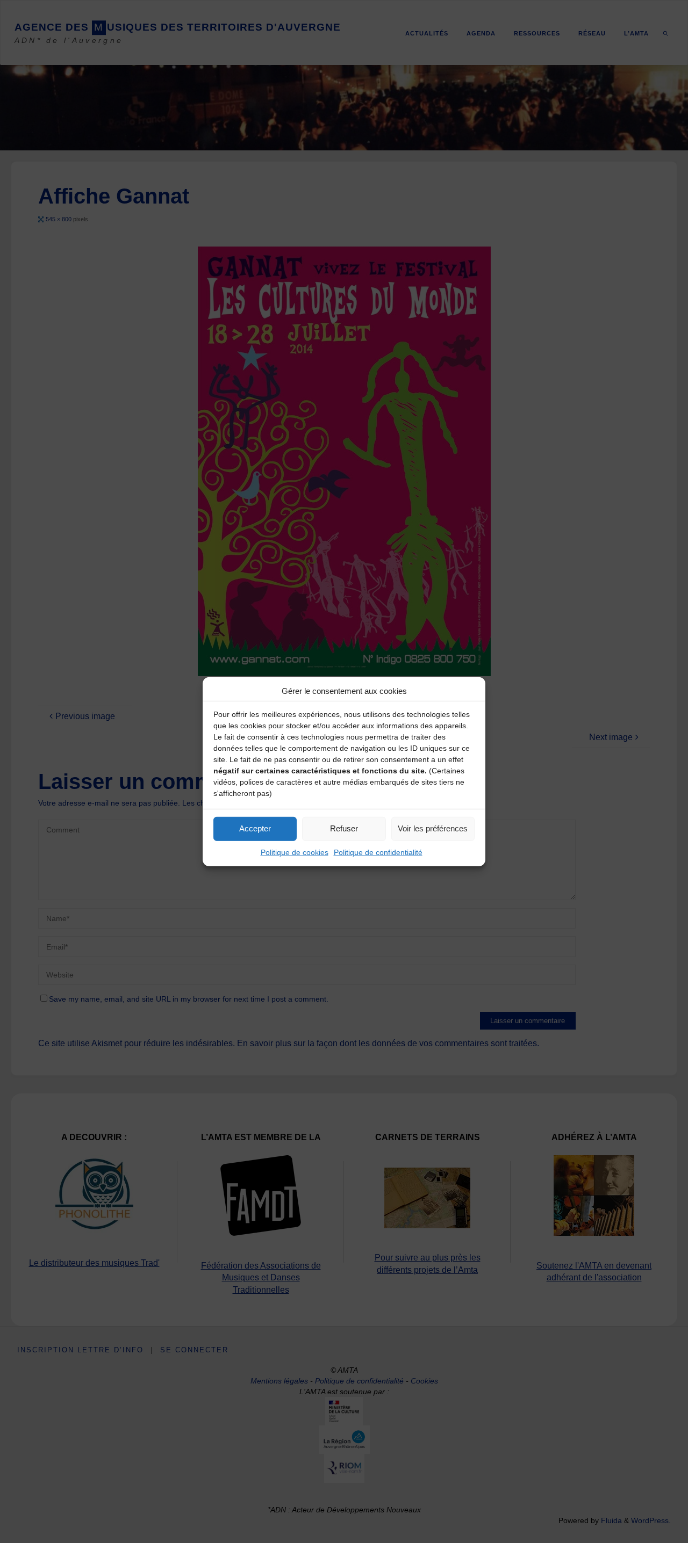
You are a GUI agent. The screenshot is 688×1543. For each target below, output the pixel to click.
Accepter (255, 828)
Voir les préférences (433, 828)
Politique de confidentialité (378, 851)
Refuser (344, 828)
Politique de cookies (294, 851)
